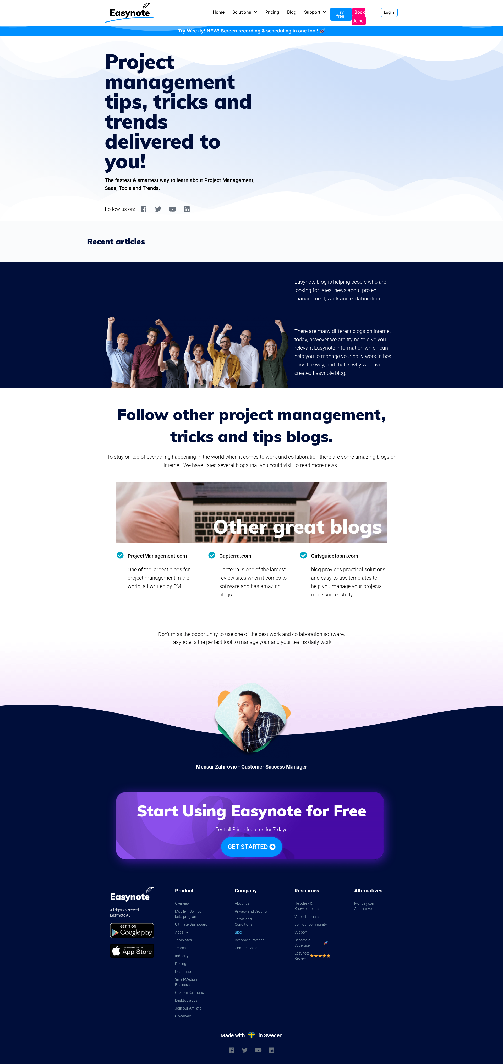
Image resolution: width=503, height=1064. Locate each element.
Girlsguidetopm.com (334, 556)
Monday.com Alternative (364, 906)
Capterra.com (235, 556)
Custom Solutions (189, 992)
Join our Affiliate (188, 1008)
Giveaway (183, 1016)
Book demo (358, 16)
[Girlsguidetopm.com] (303, 555)
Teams (180, 948)
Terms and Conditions (243, 921)
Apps (179, 932)
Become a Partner (249, 940)
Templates (183, 940)
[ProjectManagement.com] (120, 555)
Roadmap (183, 971)
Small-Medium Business (186, 982)
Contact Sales (246, 948)
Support (301, 932)
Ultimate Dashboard (191, 924)
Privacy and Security (251, 911)
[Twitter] (158, 209)
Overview (182, 903)
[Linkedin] (186, 209)
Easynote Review (302, 956)
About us (242, 903)
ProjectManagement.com (157, 556)
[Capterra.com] (211, 555)
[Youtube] (172, 209)
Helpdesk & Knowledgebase (307, 906)
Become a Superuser (302, 942)
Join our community (310, 924)
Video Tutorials (306, 916)
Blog (238, 932)
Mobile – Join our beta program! (189, 914)
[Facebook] (143, 209)
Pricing (180, 964)
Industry (182, 956)
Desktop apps (186, 1000)
